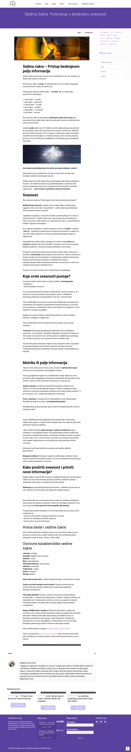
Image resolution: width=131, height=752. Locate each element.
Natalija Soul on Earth (28, 663)
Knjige (103, 76)
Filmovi (103, 71)
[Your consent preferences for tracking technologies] (127, 748)
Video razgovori (106, 62)
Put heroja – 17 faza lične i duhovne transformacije (20, 697)
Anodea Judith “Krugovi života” (58, 629)
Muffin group (46, 748)
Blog (102, 67)
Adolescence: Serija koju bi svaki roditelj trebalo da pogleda (50, 698)
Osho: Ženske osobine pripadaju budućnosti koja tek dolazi (80, 698)
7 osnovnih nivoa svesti (48, 634)
